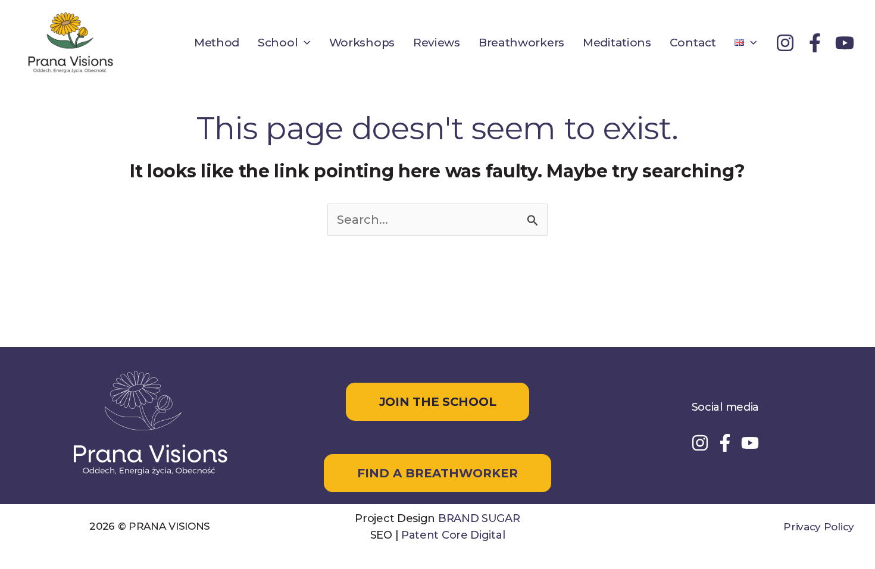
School (278, 42)
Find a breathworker (437, 473)
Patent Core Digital (453, 535)
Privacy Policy (818, 527)
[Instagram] (785, 42)
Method (216, 42)
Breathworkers (521, 42)
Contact (693, 42)
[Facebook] (814, 42)
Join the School (437, 402)
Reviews (436, 42)
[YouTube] (844, 42)
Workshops (362, 42)
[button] (304, 43)
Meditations (617, 42)
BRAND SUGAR (479, 518)
